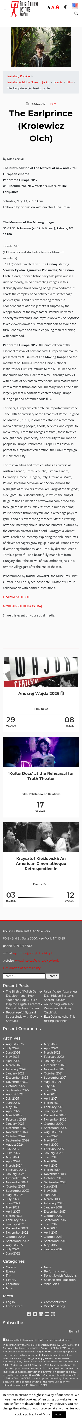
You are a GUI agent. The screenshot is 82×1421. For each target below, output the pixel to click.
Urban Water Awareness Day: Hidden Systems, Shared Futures (61, 996)
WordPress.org (54, 1306)
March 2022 (52, 1052)
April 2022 (51, 1048)
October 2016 (53, 1237)
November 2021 (54, 1069)
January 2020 (53, 1153)
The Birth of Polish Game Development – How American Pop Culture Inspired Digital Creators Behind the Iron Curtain (23, 1000)
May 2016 (50, 1245)
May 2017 (50, 1228)
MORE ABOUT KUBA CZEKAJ (22, 606)
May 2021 (50, 1094)
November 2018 (55, 1174)
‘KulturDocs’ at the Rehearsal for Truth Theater (41, 776)
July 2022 (12, 1249)
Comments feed (55, 1302)
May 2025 (12, 1107)
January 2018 (53, 1207)
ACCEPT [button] (59, 1414)
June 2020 (51, 1136)
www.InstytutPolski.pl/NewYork (37, 960)
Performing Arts (55, 1271)
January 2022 (53, 1061)
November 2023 (17, 1182)
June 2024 (13, 1153)
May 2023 (12, 1207)
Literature (13, 1284)
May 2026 (12, 1057)
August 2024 (15, 1144)
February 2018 (53, 1203)
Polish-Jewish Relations (45, 794)
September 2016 (55, 1241)
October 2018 (53, 1178)
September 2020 (55, 1128)
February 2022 (54, 1057)
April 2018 (51, 1195)
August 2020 (53, 1132)
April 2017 (50, 1232)
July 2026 (12, 1048)
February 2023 (16, 1220)
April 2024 (13, 1161)
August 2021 (52, 1082)
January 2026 (15, 1073)
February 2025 (16, 1119)
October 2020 (53, 1124)
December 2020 (55, 1115)
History (11, 1280)
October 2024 (15, 1136)
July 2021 (50, 1086)
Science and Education (60, 1280)
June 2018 (51, 1186)
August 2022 (14, 1245)
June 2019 (51, 1157)
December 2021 (54, 1065)
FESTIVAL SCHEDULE (17, 597)
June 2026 (13, 1052)
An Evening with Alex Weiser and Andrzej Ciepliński (58, 1008)
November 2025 (17, 1082)
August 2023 (14, 1195)
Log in (10, 1302)
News (44, 708)
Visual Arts (51, 1284)
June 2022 (13, 1253)
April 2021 (50, 1098)
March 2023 (14, 1216)
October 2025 (15, 1086)
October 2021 (53, 1073)
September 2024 (17, 1140)
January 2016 (53, 1249)
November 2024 (17, 1132)
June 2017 (50, 1224)
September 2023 (17, 1191)
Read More (42, 1414)
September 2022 (17, 1241)
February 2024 (16, 1170)
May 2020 (50, 1140)
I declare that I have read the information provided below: (39, 1340)
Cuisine (11, 1267)
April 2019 (51, 1165)
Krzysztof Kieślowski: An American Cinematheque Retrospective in (41, 863)
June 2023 (13, 1203)
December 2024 (17, 1128)
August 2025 (14, 1094)
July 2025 (12, 1098)
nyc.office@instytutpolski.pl (32, 953)
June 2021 (50, 1090)
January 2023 (15, 1224)
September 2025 (17, 1090)
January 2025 (15, 1124)
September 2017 (55, 1220)
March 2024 (14, 1165)
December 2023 (17, 1178)
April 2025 (13, 1111)
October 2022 (15, 1237)
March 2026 (14, 1065)
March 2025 (14, 1115)
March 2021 (52, 1103)
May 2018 (50, 1191)
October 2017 (53, 1216)
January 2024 (15, 1174)
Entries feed (14, 1306)
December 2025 (17, 1077)
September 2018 (55, 1182)
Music (10, 1288)
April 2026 (13, 1061)
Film (53, 103)
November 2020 (55, 1119)
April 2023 (13, 1211)
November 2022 (17, 1232)
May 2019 (50, 1161)
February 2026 (16, 1069)
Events (37, 884)
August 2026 (15, 1044)
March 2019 (52, 1170)
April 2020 (51, 1144)
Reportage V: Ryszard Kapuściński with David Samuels (22, 1017)
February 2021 (53, 1107)
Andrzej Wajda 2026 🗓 (41, 693)
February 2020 (54, 1149)
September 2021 (55, 1077)
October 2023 (15, 1186)
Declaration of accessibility (22, 968)
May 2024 (12, 1157)
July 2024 (12, 1149)
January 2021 (53, 1111)
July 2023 (12, 1199)
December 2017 (54, 1211)
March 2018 (52, 1199)
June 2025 (13, 1103)
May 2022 (50, 1044)
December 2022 (17, 1228)
